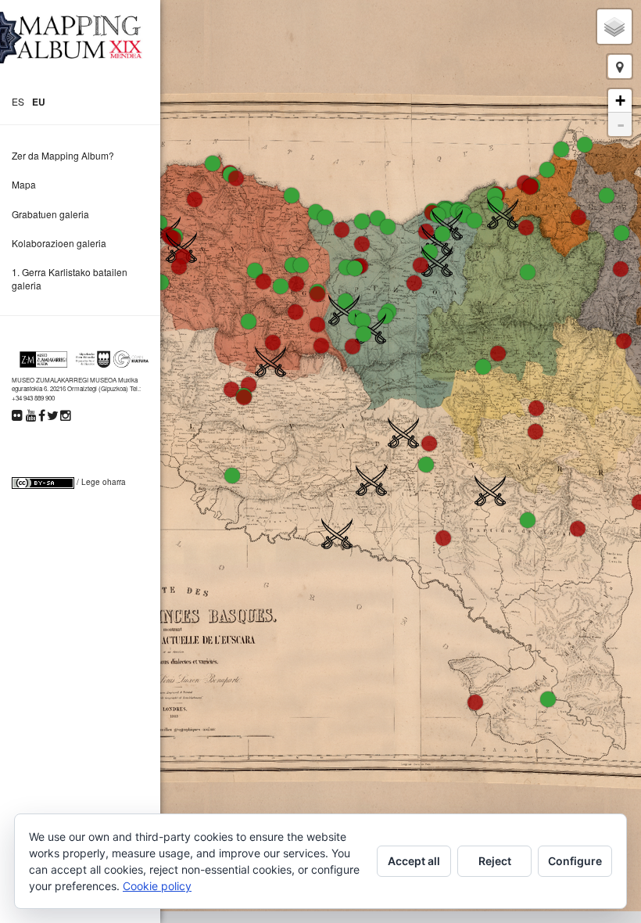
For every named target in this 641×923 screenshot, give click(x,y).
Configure (575, 860)
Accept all (414, 860)
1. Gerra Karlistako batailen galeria (69, 278)
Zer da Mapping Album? (63, 155)
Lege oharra (103, 481)
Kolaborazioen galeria (59, 243)
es (18, 101)
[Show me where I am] (620, 66)
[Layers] (614, 26)
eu (38, 102)
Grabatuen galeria (50, 214)
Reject (494, 860)
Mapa (24, 184)
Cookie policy (157, 885)
